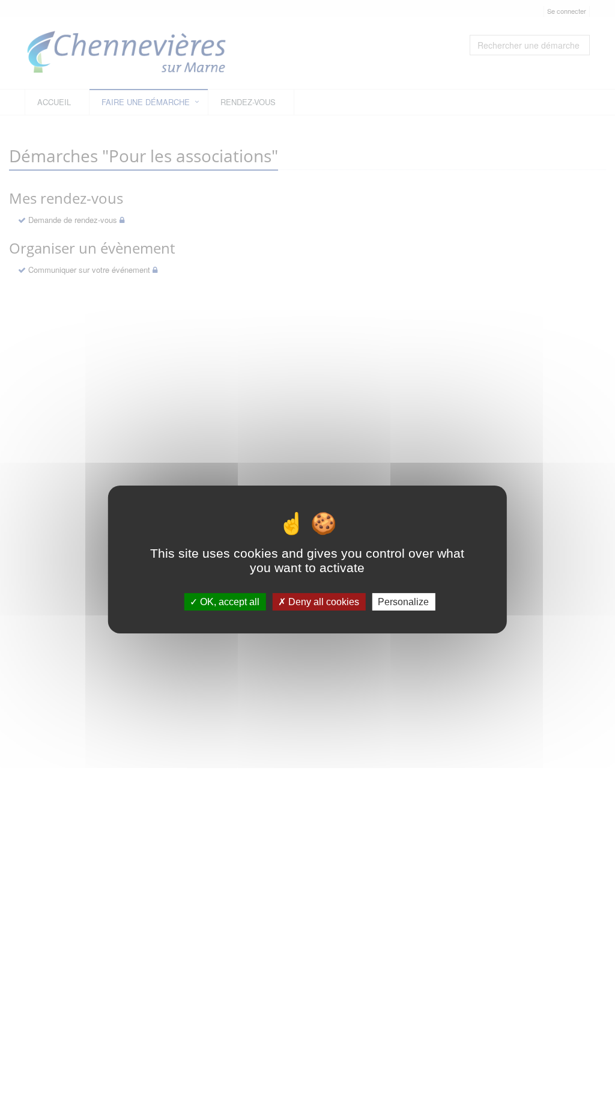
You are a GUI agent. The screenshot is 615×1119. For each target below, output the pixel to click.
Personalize (403, 602)
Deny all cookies (322, 602)
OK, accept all (228, 602)
